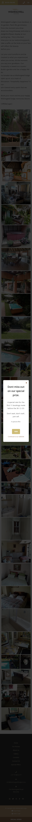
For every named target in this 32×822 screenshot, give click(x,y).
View (16, 432)
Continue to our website (16, 437)
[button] (26, 382)
